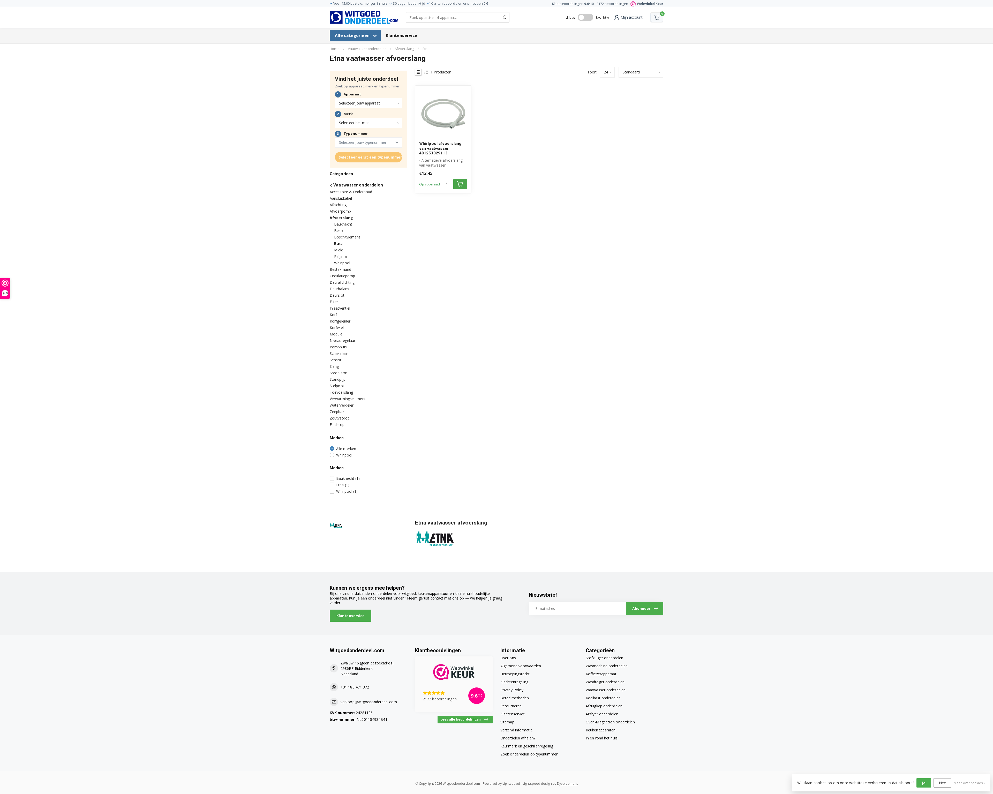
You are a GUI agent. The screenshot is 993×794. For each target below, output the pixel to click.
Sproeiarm (338, 372)
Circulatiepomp (342, 275)
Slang (334, 366)
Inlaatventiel (340, 308)
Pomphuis (338, 346)
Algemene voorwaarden (520, 665)
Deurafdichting (342, 282)
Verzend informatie (516, 730)
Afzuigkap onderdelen (604, 705)
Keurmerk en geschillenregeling (526, 746)
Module (336, 334)
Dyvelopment (567, 783)
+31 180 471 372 (355, 687)
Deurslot (337, 295)
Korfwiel (337, 327)
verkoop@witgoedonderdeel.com (369, 701)
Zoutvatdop (340, 418)
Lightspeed (511, 783)
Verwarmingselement (348, 398)
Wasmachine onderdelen (607, 665)
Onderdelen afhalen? (517, 738)
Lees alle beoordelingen (460, 719)
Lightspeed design (537, 783)
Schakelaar (339, 353)
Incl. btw (569, 17)
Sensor (336, 359)
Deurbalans (339, 288)
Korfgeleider (340, 321)
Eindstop (337, 424)
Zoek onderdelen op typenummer (529, 754)
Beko (338, 230)
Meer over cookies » (969, 783)
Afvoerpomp (340, 211)
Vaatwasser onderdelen (367, 48)
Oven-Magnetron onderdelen (610, 722)
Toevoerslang (341, 392)
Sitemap (507, 722)
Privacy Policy (511, 689)
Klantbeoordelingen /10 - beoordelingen (607, 4)
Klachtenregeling (514, 681)
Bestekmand (340, 269)
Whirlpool (342, 262)
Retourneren (511, 705)
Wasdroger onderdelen (605, 681)
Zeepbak (337, 411)
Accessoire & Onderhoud (351, 191)
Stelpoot (337, 385)
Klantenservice (401, 35)
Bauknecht (343, 224)
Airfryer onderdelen (602, 713)
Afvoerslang (404, 48)
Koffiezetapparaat (601, 673)
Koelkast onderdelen (603, 697)
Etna (426, 48)
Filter (334, 301)
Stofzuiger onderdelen (604, 657)
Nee (942, 782)
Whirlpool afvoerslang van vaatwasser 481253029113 (440, 148)
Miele (338, 250)
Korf (333, 314)
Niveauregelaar (342, 340)
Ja (924, 782)
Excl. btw (602, 17)
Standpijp (337, 379)
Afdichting (338, 204)
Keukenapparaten (601, 730)
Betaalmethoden (514, 697)
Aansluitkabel (341, 198)
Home (335, 48)
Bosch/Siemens (347, 237)
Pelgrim (340, 256)
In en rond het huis (602, 738)
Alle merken (346, 449)
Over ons (508, 657)
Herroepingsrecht (515, 673)
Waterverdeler (341, 405)
